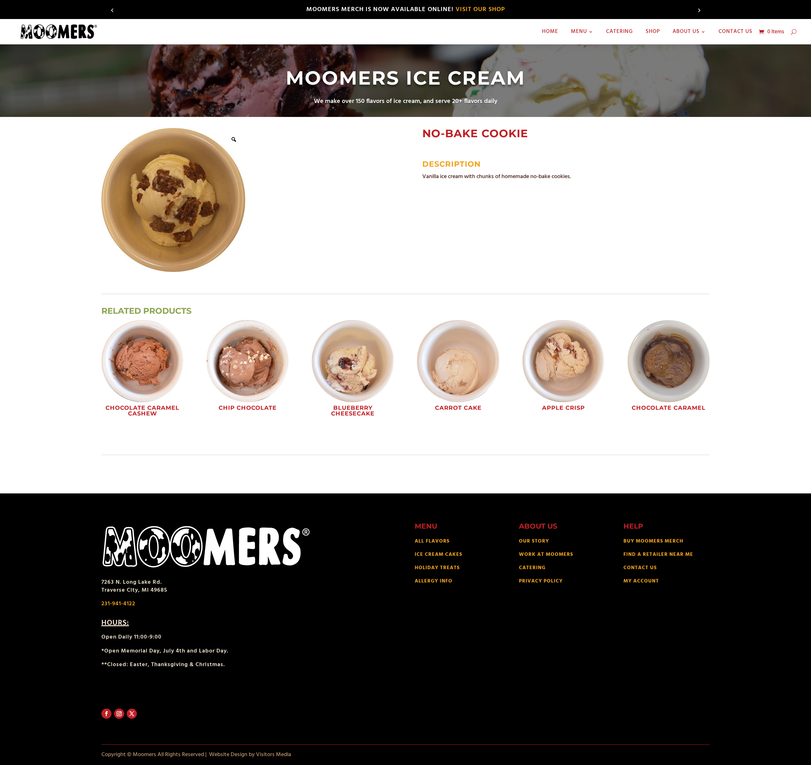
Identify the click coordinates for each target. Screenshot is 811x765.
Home (550, 31)
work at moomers (546, 554)
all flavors (432, 541)
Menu (579, 31)
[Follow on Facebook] (106, 714)
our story (534, 541)
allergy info (433, 581)
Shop (653, 31)
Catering (619, 31)
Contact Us (640, 568)
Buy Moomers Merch (653, 541)
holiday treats (437, 568)
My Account (641, 581)
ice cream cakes (438, 554)
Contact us (735, 31)
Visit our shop (480, 9)
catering (532, 568)
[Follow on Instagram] (119, 714)
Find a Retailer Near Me (658, 554)
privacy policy (541, 581)
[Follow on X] (132, 714)
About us (686, 31)
